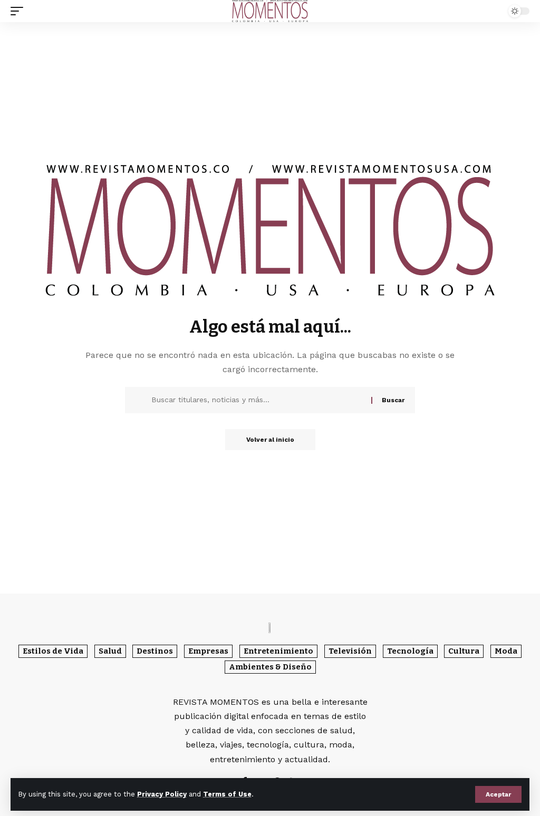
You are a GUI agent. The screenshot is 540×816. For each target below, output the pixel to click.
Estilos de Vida (53, 651)
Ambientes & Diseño (270, 667)
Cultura (463, 651)
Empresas (208, 651)
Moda (506, 651)
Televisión (350, 651)
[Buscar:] (257, 400)
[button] (498, 794)
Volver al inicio (270, 439)
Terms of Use (227, 794)
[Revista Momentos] (270, 11)
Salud (110, 651)
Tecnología (410, 651)
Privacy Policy (162, 794)
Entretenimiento (278, 651)
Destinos (155, 651)
